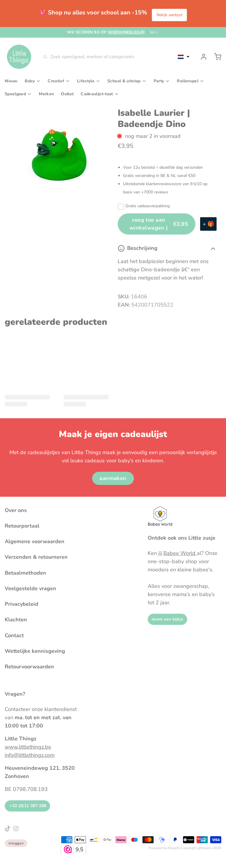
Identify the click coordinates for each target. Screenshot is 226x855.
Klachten (16, 619)
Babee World (180, 553)
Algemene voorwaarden (34, 541)
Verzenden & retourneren (36, 556)
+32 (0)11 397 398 (27, 806)
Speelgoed (15, 94)
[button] (183, 56)
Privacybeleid (21, 604)
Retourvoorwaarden (29, 666)
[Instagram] (16, 828)
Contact (14, 635)
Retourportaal (22, 525)
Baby (30, 81)
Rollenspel (187, 81)
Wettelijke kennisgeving (35, 651)
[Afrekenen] (215, 56)
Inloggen (16, 843)
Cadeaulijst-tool (97, 94)
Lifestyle (85, 81)
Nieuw (11, 81)
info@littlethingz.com (29, 755)
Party (159, 81)
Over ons (16, 510)
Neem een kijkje (167, 619)
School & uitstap (124, 81)
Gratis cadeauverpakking (147, 206)
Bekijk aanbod (169, 15)
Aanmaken (113, 478)
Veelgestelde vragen (30, 588)
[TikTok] (8, 828)
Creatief (56, 81)
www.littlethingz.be (28, 746)
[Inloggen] (201, 56)
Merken (46, 94)
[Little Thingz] (19, 56)
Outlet (67, 94)
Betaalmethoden (25, 572)
